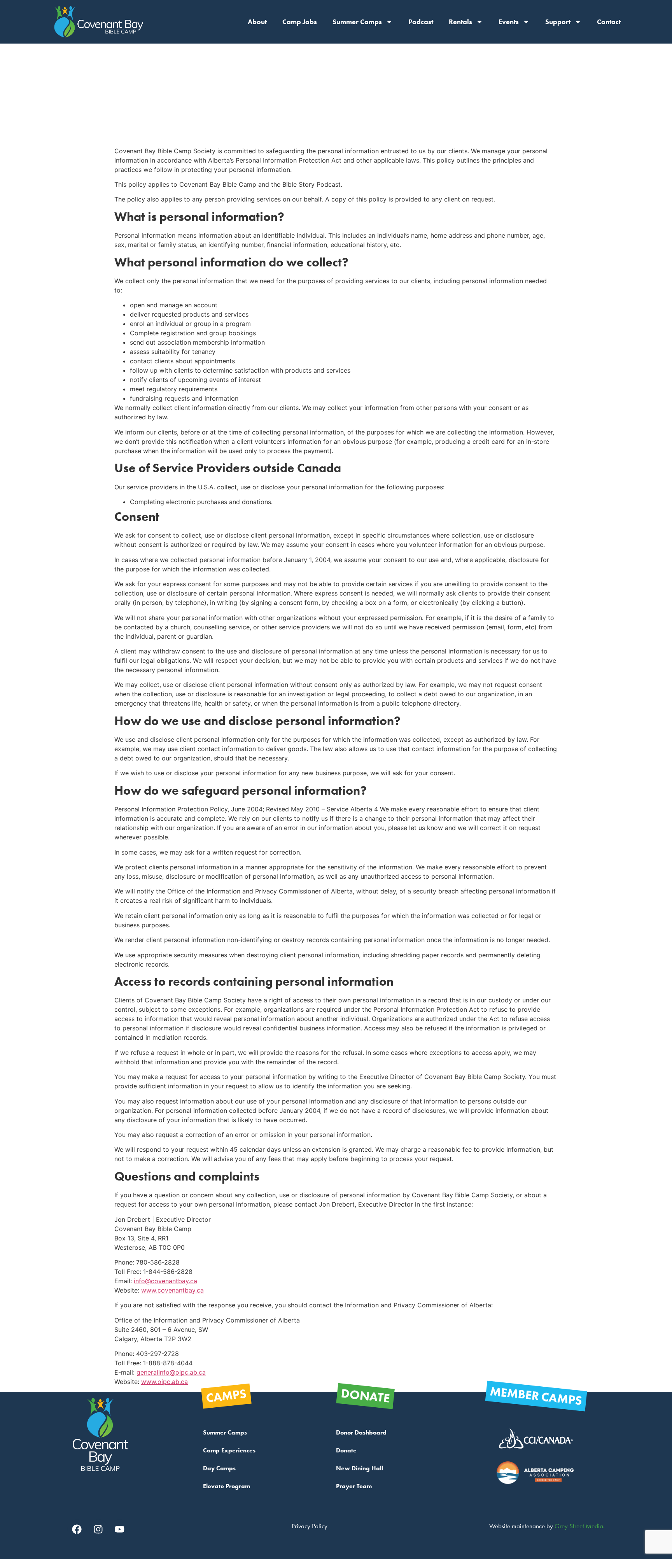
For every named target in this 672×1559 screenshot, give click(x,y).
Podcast (420, 21)
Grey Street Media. (580, 1526)
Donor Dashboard (361, 1432)
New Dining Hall (359, 1468)
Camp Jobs (299, 21)
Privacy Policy (309, 1526)
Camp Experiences (229, 1450)
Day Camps (219, 1468)
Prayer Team (354, 1486)
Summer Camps (357, 21)
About (257, 21)
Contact (609, 21)
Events (509, 21)
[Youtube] (120, 1529)
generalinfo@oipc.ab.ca (171, 1372)
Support (557, 21)
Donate (346, 1450)
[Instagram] (98, 1529)
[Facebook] (77, 1529)
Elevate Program (226, 1486)
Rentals (460, 21)
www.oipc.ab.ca (164, 1382)
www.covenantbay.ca (172, 1290)
